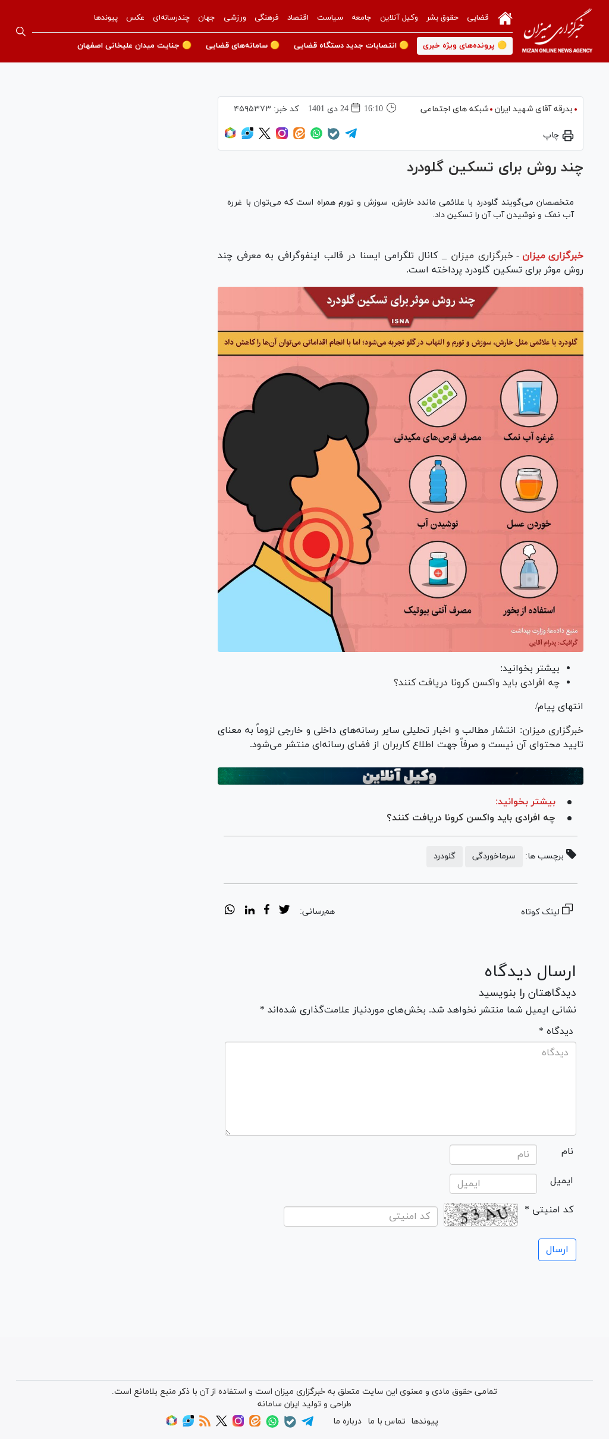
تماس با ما (387, 1421)
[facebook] (266, 911)
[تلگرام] (351, 137)
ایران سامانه (279, 1404)
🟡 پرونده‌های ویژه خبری (465, 45)
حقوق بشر (442, 17)
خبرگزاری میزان (552, 255)
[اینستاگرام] (282, 137)
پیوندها (106, 17)
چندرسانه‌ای (171, 17)
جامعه (361, 17)
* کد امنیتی (549, 1210)
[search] (21, 31)
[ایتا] (299, 137)
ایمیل (561, 1180)
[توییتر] (265, 137)
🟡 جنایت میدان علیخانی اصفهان (134, 45)
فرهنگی (267, 17)
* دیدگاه (556, 1031)
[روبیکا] (230, 137)
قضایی (478, 17)
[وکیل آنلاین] (400, 776)
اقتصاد (298, 17)
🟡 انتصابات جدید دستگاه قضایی (351, 45)
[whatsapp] (230, 911)
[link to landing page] (557, 31)
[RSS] (205, 1424)
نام (567, 1151)
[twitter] (284, 911)
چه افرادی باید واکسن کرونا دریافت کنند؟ (477, 682)
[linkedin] (249, 911)
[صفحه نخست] (505, 17)
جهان (206, 17)
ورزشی (235, 17)
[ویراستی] (247, 137)
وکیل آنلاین (399, 17)
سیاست (330, 17)
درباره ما (347, 1421)
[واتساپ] (316, 137)
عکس (135, 17)
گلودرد (445, 856)
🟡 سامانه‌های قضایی (243, 45)
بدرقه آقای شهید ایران (534, 109)
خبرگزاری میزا (556, 730)
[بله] (334, 137)
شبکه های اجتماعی (454, 109)
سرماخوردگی (494, 856)
